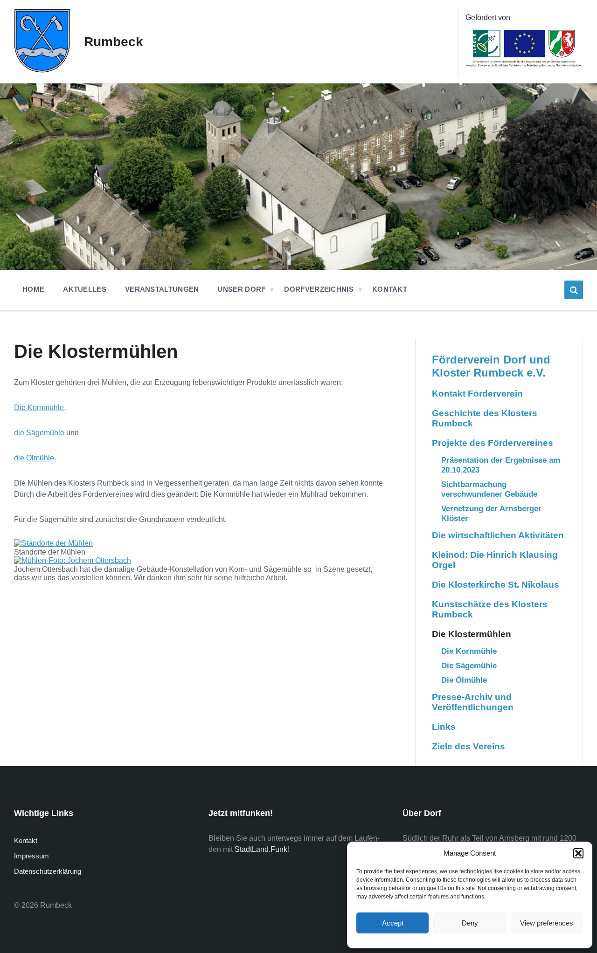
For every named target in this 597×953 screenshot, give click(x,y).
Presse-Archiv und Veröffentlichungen (473, 702)
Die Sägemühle (469, 665)
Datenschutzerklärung (47, 871)
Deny (470, 923)
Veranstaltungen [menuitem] (162, 289)
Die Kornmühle (39, 407)
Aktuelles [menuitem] (84, 289)
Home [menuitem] (33, 289)
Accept (392, 923)
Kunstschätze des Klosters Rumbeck (490, 609)
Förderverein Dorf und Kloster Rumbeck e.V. (491, 366)
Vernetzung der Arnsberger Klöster (491, 513)
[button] (578, 853)
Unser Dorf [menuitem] (241, 289)
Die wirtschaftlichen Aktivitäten (498, 535)
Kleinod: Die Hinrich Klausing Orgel (495, 560)
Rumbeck (113, 41)
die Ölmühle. (35, 458)
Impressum (31, 856)
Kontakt (25, 840)
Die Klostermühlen (471, 634)
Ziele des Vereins (468, 746)
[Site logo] (42, 70)
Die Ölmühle (464, 680)
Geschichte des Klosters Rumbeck (484, 418)
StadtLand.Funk (261, 849)
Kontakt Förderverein (477, 393)
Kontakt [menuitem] (389, 289)
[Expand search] (573, 290)
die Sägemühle (39, 433)
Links (444, 727)
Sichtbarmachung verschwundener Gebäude (489, 489)
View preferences (546, 923)
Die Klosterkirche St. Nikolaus (495, 585)
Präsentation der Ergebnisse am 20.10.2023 (500, 464)
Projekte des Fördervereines (492, 443)
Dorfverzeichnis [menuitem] (319, 289)
